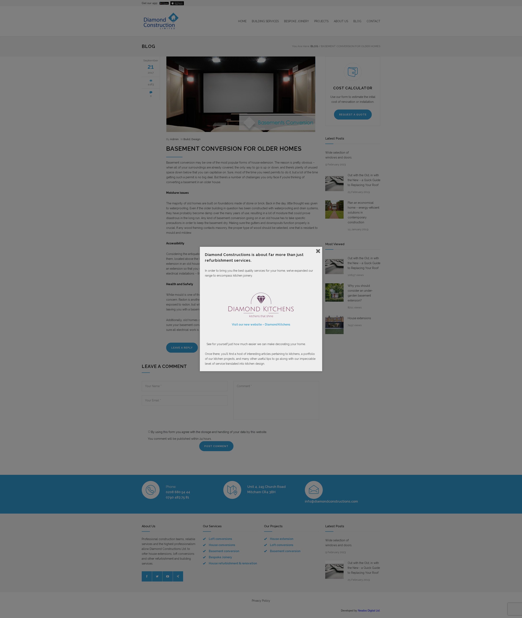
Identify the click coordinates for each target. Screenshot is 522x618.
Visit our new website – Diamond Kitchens (261, 324)
